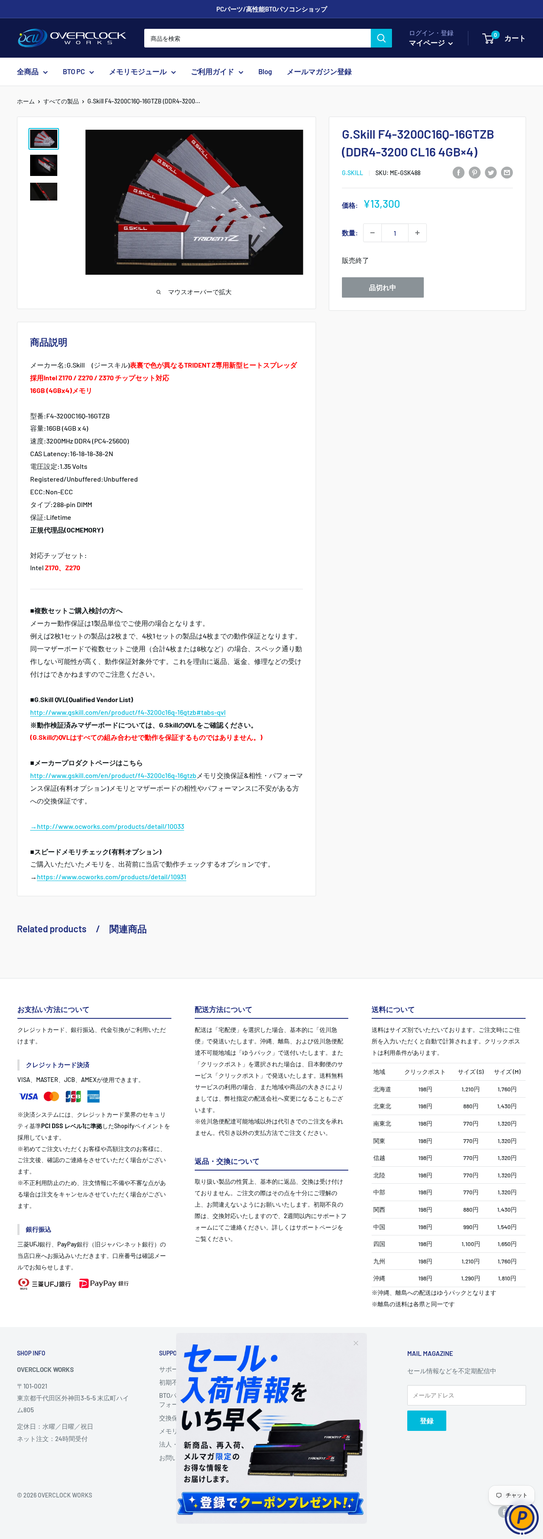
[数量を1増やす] (417, 233)
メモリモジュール (138, 71)
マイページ (427, 42)
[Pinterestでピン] (475, 171)
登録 (427, 1420)
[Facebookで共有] (459, 171)
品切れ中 (382, 287)
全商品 (28, 71)
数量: (350, 233)
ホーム (26, 101)
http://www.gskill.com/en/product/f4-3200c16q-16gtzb (113, 775)
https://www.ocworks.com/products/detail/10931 (111, 877)
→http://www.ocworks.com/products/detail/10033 (107, 826)
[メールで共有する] (507, 171)
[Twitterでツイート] (491, 171)
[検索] (381, 38)
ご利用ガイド (212, 71)
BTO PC (74, 71)
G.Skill (352, 172)
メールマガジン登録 (319, 71)
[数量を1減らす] (372, 233)
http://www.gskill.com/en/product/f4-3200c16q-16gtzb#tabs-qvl (128, 712)
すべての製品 (61, 101)
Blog (265, 71)
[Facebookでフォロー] (504, 1511)
